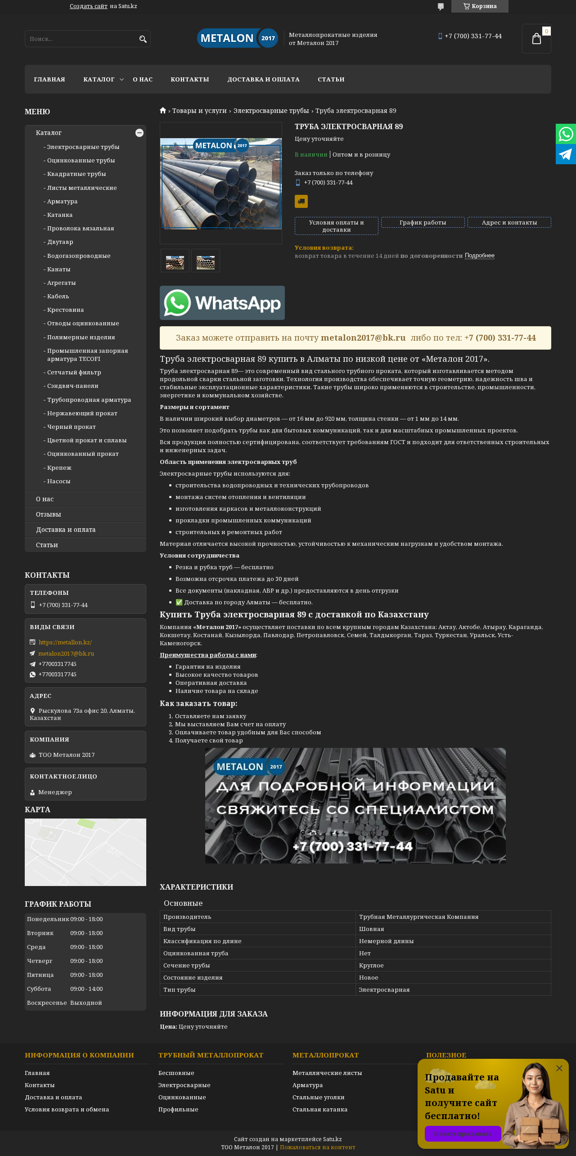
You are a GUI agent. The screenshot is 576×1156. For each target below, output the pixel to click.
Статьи (331, 79)
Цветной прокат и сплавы (87, 440)
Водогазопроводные (79, 256)
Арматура (62, 201)
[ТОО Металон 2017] (237, 38)
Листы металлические (82, 188)
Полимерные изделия (81, 337)
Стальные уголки (318, 1097)
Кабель (58, 296)
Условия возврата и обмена (67, 1109)
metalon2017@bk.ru (66, 653)
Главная (49, 79)
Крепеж (59, 467)
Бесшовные (176, 1073)
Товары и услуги (199, 110)
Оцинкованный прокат (83, 454)
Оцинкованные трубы (81, 160)
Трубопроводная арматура (89, 400)
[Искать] (143, 39)
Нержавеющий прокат (82, 413)
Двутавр (60, 242)
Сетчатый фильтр (74, 372)
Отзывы (48, 514)
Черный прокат (71, 427)
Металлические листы (327, 1073)
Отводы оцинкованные (83, 323)
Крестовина (65, 310)
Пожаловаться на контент (318, 1147)
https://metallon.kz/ (65, 642)
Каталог (99, 79)
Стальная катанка (320, 1109)
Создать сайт (89, 6)
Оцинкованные (182, 1097)
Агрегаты (61, 283)
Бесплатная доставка (301, 201)
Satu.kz (332, 1139)
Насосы (59, 481)
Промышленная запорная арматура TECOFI (87, 354)
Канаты (59, 269)
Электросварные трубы (271, 110)
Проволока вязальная (80, 228)
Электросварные (184, 1085)
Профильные (178, 1109)
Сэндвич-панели (73, 386)
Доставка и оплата (263, 79)
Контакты (190, 79)
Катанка (60, 215)
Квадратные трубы (76, 174)
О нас (143, 79)
